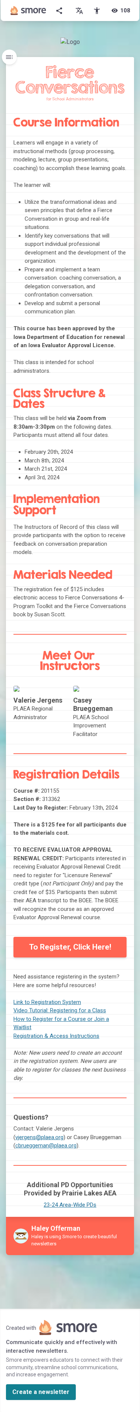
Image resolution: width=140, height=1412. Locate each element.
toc (9, 57)
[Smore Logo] (28, 11)
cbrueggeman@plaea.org (46, 1145)
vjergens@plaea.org (39, 1137)
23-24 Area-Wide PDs (70, 1204)
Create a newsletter (40, 1391)
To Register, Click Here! (70, 946)
